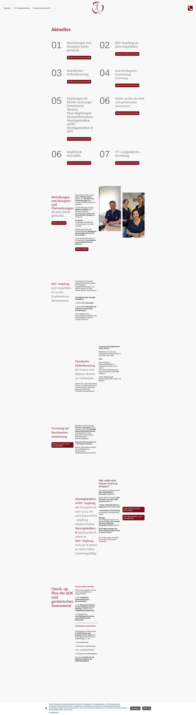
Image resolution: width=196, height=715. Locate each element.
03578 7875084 (81, 249)
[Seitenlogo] (98, 8)
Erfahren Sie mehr (59, 223)
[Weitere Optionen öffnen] (54, 8)
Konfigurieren (54, 712)
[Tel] (190, 8)
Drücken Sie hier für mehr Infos (79, 57)
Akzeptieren (135, 708)
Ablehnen (146, 708)
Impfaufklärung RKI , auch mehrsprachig (132, 517)
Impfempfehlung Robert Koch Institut (131, 509)
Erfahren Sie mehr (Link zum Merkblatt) (61, 445)
